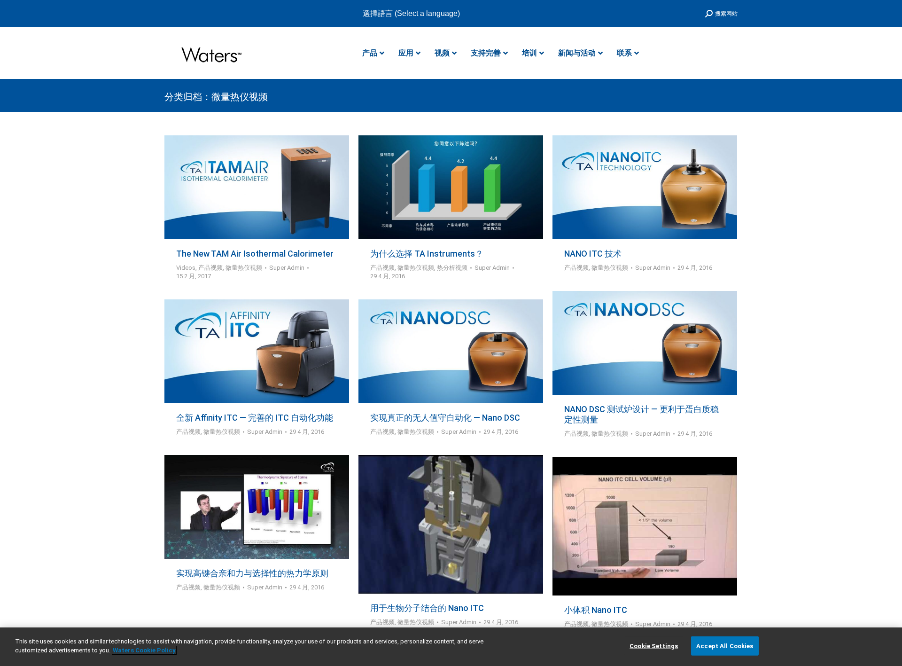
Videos (185, 267)
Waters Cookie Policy (144, 650)
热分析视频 (452, 267)
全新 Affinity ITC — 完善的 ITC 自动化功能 (254, 418)
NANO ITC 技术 (593, 254)
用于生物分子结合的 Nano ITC (427, 608)
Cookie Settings (654, 646)
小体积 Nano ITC (595, 610)
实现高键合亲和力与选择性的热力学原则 (252, 573)
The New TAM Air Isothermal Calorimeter (255, 254)
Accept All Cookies (724, 646)
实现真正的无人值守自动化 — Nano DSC (445, 418)
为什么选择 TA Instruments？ (426, 254)
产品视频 (210, 267)
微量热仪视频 (244, 267)
